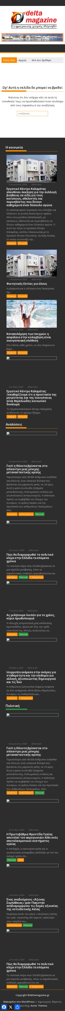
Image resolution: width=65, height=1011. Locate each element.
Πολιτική (40, 514)
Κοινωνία (22, 243)
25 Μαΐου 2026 (15, 667)
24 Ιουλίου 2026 (16, 895)
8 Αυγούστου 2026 (17, 461)
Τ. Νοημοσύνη (36, 577)
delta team (36, 184)
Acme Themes (39, 1005)
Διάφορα (12, 243)
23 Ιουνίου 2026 (16, 550)
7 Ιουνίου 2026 (15, 610)
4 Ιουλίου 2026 (15, 329)
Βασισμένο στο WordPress (19, 1001)
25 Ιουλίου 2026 (16, 830)
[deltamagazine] (4, 47)
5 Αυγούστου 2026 (17, 184)
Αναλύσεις (12, 514)
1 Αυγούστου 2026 (17, 279)
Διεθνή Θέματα (26, 514)
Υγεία (20, 860)
